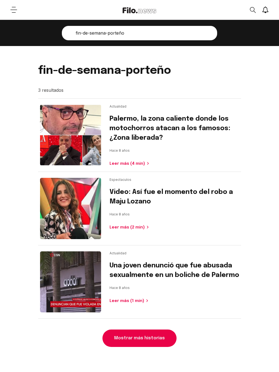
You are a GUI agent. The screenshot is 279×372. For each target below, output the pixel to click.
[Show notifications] (265, 9)
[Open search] (252, 9)
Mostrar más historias (139, 338)
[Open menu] (13, 9)
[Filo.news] (139, 10)
